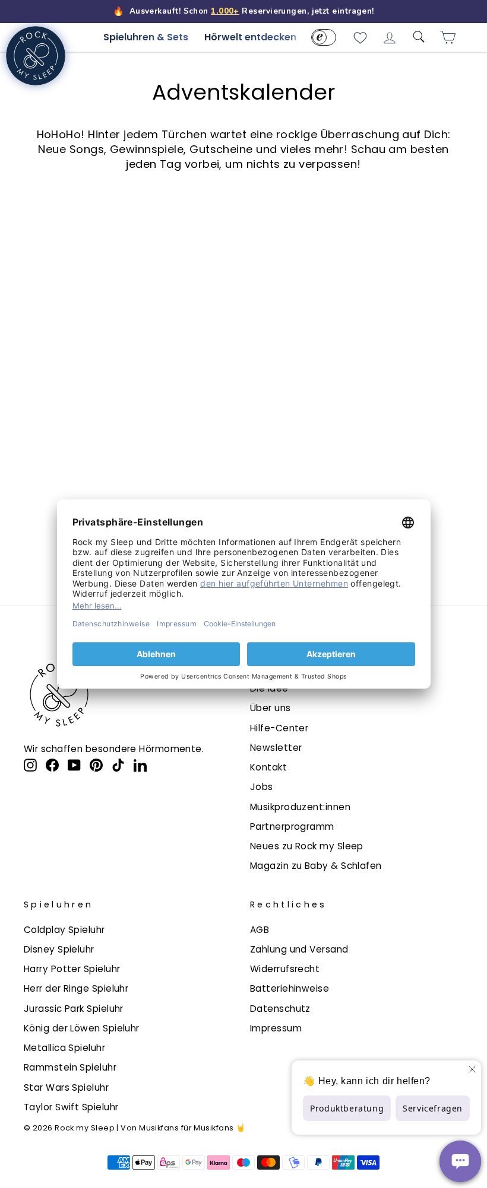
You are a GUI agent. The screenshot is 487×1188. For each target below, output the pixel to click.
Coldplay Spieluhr (64, 929)
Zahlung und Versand (299, 949)
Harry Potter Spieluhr (72, 969)
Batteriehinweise (289, 988)
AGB (259, 929)
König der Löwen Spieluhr (82, 1028)
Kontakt (268, 767)
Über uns (270, 708)
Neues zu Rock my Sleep (306, 846)
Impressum (276, 1028)
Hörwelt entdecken (250, 37)
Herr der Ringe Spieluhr (76, 988)
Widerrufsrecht (285, 969)
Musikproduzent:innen (300, 807)
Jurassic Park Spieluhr (74, 1008)
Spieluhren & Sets (145, 37)
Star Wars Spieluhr (66, 1087)
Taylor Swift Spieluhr (71, 1107)
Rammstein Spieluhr (70, 1067)
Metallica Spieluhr (64, 1048)
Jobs (261, 787)
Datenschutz (280, 1008)
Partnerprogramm (292, 826)
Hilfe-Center (279, 728)
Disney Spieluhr (59, 949)
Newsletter (276, 747)
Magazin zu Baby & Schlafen (316, 865)
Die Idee (269, 688)
